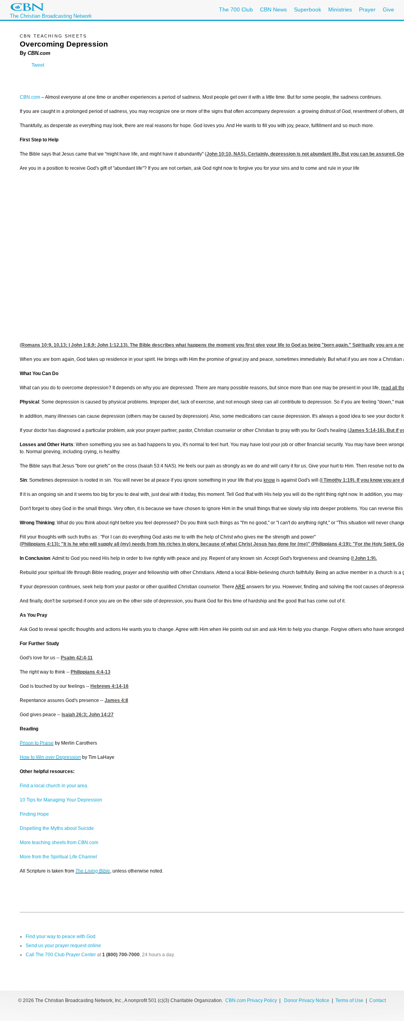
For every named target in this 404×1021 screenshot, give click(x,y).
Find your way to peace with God (60, 936)
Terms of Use (350, 1000)
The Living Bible (92, 871)
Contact (377, 1000)
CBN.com (30, 97)
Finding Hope (34, 814)
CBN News (273, 9)
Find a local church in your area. (54, 785)
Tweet (38, 65)
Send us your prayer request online (63, 945)
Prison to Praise (37, 743)
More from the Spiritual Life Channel (58, 857)
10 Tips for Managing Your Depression (61, 800)
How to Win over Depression (50, 757)
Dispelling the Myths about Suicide (57, 828)
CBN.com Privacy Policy (251, 1000)
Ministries (340, 9)
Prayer (367, 9)
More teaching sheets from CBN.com (59, 842)
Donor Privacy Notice (306, 1000)
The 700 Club (236, 9)
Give (388, 9)
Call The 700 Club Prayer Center (61, 954)
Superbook (307, 9)
